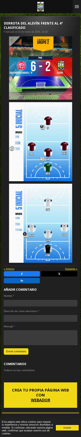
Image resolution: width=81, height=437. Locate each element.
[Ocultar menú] (77, 6)
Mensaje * (9, 326)
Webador (40, 400)
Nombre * (9, 295)
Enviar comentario (16, 351)
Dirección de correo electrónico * (21, 311)
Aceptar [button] (67, 427)
